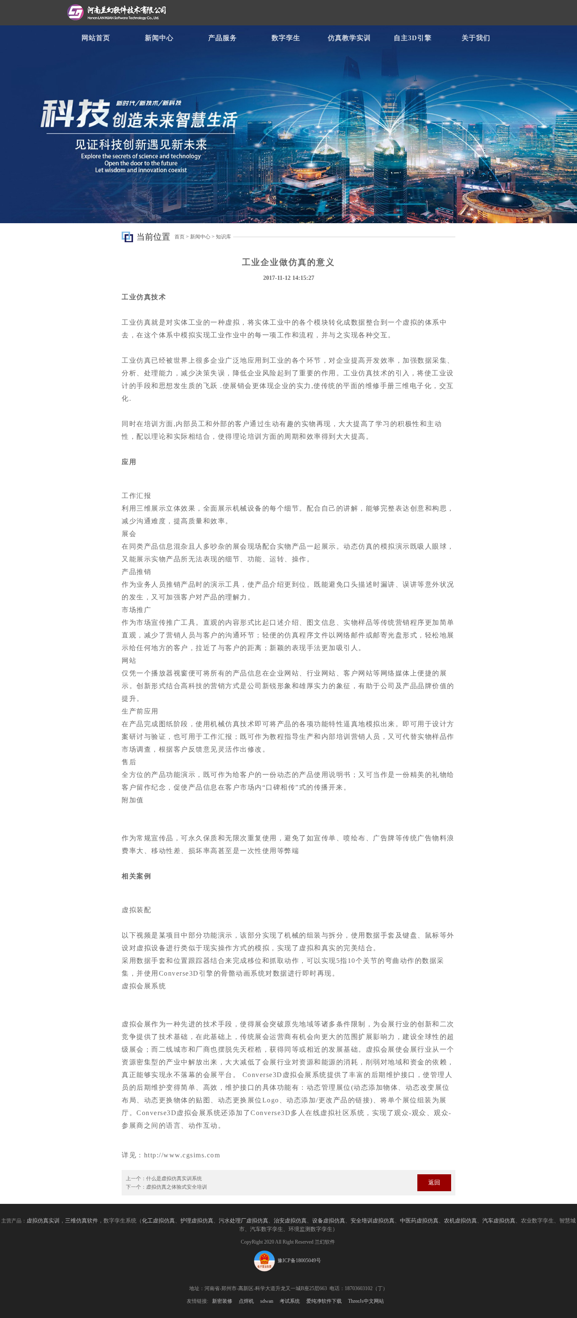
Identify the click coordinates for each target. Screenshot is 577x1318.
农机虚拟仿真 (460, 1220)
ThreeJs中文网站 (366, 1301)
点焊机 (246, 1301)
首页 (179, 237)
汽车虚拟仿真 (498, 1220)
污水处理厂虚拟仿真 (243, 1220)
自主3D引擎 (413, 37)
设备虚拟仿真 (328, 1220)
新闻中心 (159, 37)
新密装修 (222, 1301)
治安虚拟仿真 (290, 1220)
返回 (434, 1182)
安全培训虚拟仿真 (373, 1220)
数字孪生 (286, 37)
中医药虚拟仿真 (419, 1220)
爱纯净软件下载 (324, 1301)
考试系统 (290, 1301)
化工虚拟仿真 (158, 1220)
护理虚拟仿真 (196, 1220)
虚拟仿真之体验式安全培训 (176, 1187)
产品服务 (222, 37)
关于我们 (476, 37)
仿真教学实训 (349, 37)
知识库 (223, 237)
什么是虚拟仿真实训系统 (174, 1178)
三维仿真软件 (81, 1220)
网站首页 (96, 37)
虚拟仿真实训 (43, 1220)
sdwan (266, 1301)
